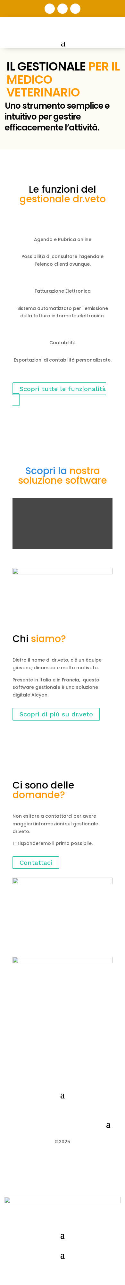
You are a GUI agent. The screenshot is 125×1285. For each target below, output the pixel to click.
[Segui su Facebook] (75, 9)
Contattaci (36, 862)
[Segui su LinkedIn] (62, 9)
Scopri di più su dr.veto (56, 714)
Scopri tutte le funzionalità (63, 389)
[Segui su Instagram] (50, 9)
